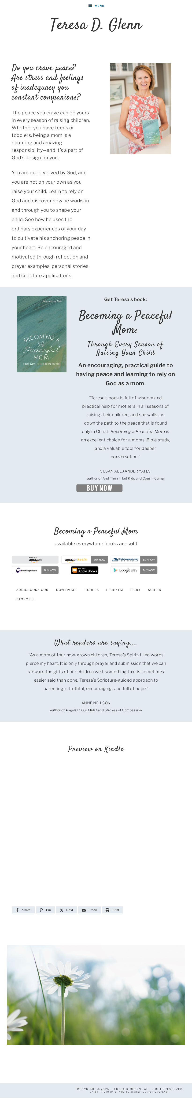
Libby (135, 590)
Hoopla (92, 590)
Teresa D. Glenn (96, 25)
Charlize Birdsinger (131, 1092)
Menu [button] (99, 5)
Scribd (155, 590)
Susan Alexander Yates (125, 471)
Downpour (66, 590)
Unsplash (162, 1092)
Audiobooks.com (32, 590)
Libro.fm (114, 590)
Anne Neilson (96, 703)
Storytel (25, 599)
